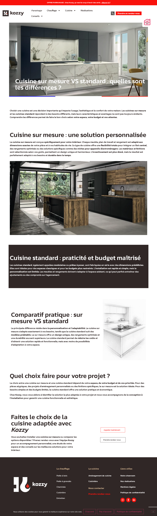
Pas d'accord (105, 511)
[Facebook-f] (128, 500)
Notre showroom (127, 475)
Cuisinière (61, 492)
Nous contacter (96, 488)
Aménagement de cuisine (99, 475)
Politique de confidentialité (132, 492)
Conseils (35, 16)
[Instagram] (122, 500)
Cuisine (68, 10)
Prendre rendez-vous (99, 494)
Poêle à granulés (64, 481)
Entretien (61, 498)
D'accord (89, 511)
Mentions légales (128, 486)
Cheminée (61, 486)
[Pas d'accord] (153, 511)
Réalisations (87, 10)
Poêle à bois (62, 475)
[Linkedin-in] (134, 500)
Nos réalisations (127, 481)
